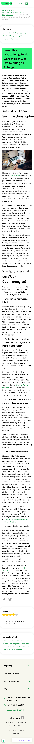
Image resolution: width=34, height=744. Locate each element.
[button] (6, 3)
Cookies (16, 733)
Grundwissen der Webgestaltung (14, 33)
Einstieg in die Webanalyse (12, 649)
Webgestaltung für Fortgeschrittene (15, 35)
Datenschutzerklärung (16, 730)
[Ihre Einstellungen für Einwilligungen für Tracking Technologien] (3, 740)
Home (4, 10)
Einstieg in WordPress (11, 39)
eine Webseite (15, 175)
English (21, 3)
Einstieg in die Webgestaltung (10, 11)
